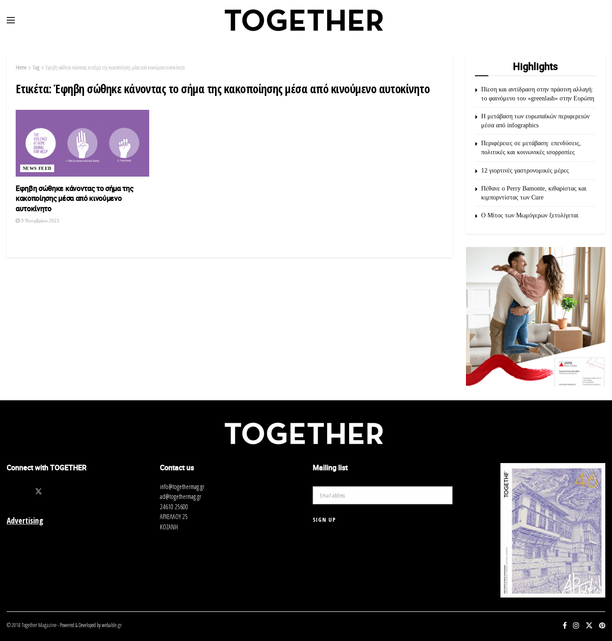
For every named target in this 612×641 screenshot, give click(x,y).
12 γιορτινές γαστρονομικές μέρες (525, 170)
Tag (36, 67)
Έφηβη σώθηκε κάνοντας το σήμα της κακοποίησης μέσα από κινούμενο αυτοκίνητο (115, 67)
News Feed (37, 168)
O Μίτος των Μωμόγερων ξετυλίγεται (529, 215)
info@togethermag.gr (182, 486)
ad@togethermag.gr (180, 496)
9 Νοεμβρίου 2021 (40, 220)
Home (21, 67)
